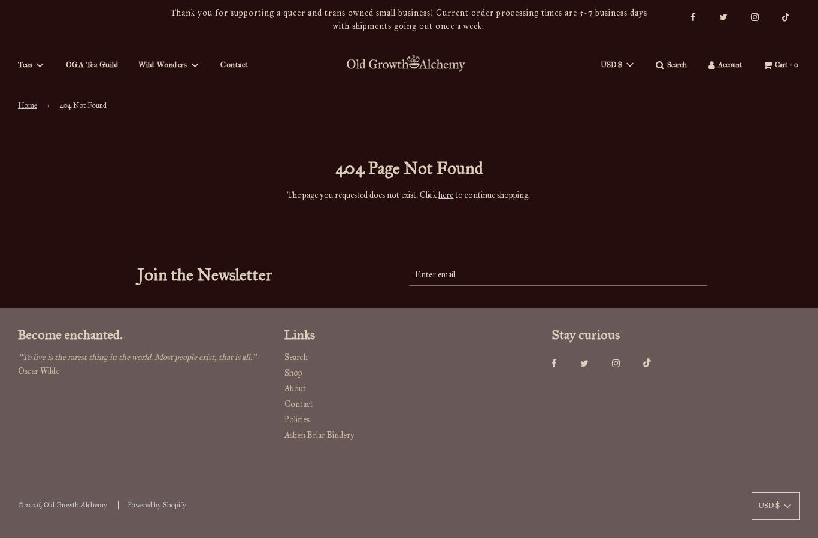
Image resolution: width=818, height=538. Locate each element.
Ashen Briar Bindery (319, 435)
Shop (293, 373)
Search (296, 357)
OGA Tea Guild (92, 64)
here (445, 195)
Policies (297, 420)
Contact (234, 64)
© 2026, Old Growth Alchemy (62, 505)
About (295, 388)
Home (27, 105)
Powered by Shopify (157, 505)
